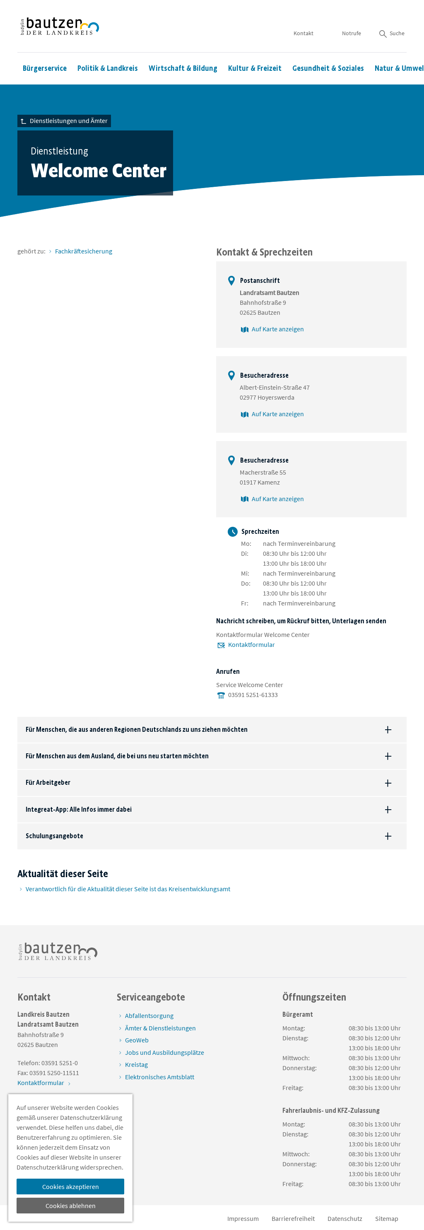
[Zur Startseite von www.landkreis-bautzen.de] (59, 26)
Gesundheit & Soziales (328, 68)
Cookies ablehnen (71, 1205)
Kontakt (303, 33)
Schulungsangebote (54, 836)
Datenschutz (345, 1218)
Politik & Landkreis (107, 68)
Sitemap (386, 1218)
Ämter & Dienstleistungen (160, 1028)
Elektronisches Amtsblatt (159, 1077)
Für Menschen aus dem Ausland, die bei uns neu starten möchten (117, 756)
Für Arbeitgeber (48, 782)
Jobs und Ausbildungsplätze (164, 1052)
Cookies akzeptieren (70, 1186)
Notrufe (351, 33)
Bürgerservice (45, 68)
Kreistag (136, 1064)
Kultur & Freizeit (255, 68)
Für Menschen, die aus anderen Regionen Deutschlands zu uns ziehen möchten (137, 729)
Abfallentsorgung (149, 1015)
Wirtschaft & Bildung (183, 68)
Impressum (243, 1218)
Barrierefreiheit (293, 1218)
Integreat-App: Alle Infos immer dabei (79, 809)
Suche (397, 33)
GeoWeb (137, 1040)
